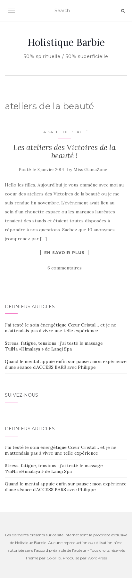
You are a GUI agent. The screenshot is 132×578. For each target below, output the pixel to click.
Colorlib (53, 558)
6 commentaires (64, 268)
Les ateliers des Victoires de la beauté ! (64, 151)
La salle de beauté (64, 131)
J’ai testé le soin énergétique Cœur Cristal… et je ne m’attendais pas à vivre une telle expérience (60, 328)
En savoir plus (64, 252)
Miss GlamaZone (90, 169)
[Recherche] (123, 11)
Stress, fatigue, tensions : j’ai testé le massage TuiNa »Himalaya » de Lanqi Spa (54, 346)
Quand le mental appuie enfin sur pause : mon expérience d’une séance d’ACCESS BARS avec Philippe (66, 364)
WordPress (97, 558)
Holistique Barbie (66, 42)
